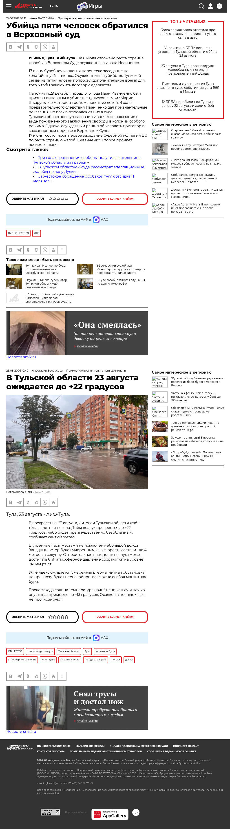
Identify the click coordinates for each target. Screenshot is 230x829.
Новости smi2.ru (21, 357)
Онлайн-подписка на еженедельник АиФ (139, 746)
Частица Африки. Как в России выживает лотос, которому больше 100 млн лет (196, 396)
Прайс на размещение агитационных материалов (106, 751)
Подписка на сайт (186, 746)
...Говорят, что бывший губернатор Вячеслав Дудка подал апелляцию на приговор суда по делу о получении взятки (40, 300)
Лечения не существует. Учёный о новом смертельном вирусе (194, 146)
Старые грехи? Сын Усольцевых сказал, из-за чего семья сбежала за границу (196, 134)
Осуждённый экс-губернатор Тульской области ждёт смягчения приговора (46, 283)
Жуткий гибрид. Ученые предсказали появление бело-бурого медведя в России (197, 382)
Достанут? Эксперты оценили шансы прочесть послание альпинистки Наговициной (197, 193)
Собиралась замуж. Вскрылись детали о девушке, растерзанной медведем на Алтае (194, 178)
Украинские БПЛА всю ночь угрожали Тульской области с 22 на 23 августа (187, 52)
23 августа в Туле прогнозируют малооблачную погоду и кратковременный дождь (188, 70)
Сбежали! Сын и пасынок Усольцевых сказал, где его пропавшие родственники (197, 411)
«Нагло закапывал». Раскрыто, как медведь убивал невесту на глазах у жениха (196, 163)
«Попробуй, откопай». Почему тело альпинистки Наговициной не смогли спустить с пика (196, 456)
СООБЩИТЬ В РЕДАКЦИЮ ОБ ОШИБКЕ (171, 751)
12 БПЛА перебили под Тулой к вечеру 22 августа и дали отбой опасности (187, 105)
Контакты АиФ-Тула (51, 751)
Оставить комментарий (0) (115, 198)
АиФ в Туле (43, 492)
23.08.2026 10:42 (17, 370)
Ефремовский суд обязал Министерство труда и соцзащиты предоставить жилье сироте (121, 269)
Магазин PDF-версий (90, 746)
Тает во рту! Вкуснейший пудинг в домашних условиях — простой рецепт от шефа (195, 426)
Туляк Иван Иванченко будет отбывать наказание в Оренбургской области (46, 269)
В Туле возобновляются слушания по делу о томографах (121, 281)
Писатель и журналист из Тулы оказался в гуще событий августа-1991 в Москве (188, 88)
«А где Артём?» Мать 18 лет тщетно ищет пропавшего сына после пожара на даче (195, 208)
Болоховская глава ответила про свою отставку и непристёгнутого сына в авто (188, 34)
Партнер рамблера (75, 812)
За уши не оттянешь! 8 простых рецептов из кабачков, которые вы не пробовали (197, 441)
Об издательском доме (54, 746)
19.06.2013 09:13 (16, 18)
